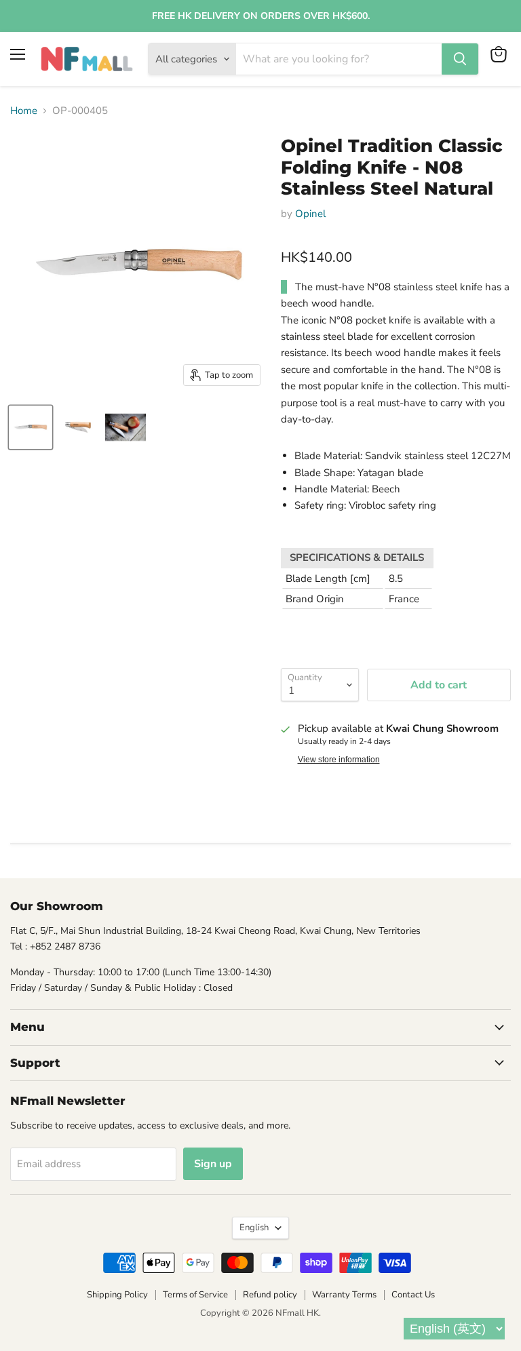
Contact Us (413, 1295)
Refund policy (270, 1295)
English (254, 1227)
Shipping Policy (117, 1295)
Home (23, 111)
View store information (339, 759)
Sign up (213, 1163)
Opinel (310, 213)
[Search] (460, 59)
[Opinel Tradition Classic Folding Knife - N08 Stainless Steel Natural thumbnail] (30, 427)
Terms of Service (195, 1295)
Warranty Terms (344, 1295)
